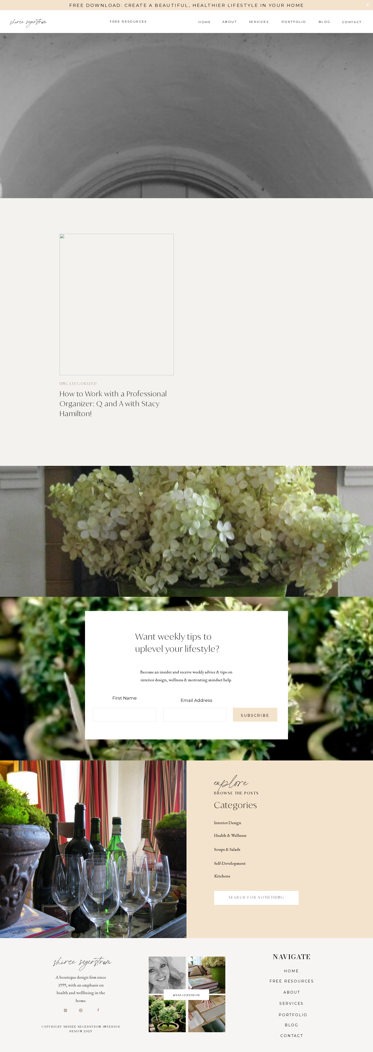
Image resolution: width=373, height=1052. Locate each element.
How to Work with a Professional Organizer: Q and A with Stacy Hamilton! (113, 403)
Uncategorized (78, 383)
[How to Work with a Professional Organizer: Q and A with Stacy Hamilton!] (117, 304)
